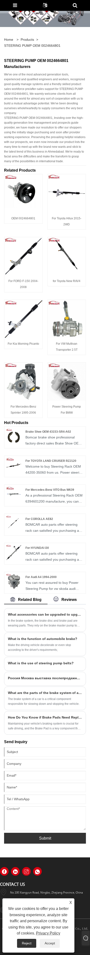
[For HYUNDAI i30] (14, 552)
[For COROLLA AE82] (14, 523)
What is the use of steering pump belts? (41, 663)
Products (27, 39)
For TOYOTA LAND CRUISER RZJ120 (50, 461)
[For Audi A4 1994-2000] (14, 581)
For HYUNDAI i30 (37, 548)
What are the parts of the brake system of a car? (45, 693)
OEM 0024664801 (23, 218)
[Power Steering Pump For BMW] (67, 381)
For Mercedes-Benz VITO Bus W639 (49, 489)
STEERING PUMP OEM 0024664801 (32, 45)
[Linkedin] (15, 871)
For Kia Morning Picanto (23, 343)
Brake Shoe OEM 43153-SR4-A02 (48, 431)
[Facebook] (4, 871)
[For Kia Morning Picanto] (23, 319)
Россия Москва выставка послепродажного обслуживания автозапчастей (45, 678)
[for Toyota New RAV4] (67, 256)
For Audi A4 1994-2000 (41, 577)
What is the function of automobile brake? (42, 639)
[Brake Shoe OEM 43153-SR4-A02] (14, 436)
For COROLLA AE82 (39, 519)
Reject (26, 943)
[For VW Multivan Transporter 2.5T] (67, 319)
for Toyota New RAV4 (66, 281)
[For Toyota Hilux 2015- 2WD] (67, 193)
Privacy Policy (48, 933)
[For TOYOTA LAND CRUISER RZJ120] (14, 465)
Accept (50, 943)
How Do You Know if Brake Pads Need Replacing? (45, 717)
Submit (45, 838)
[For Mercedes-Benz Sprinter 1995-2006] (23, 381)
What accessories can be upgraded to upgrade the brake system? (45, 614)
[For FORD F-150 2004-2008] (23, 256)
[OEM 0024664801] (23, 193)
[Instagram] (26, 871)
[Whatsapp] (37, 871)
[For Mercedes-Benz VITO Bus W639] (14, 494)
